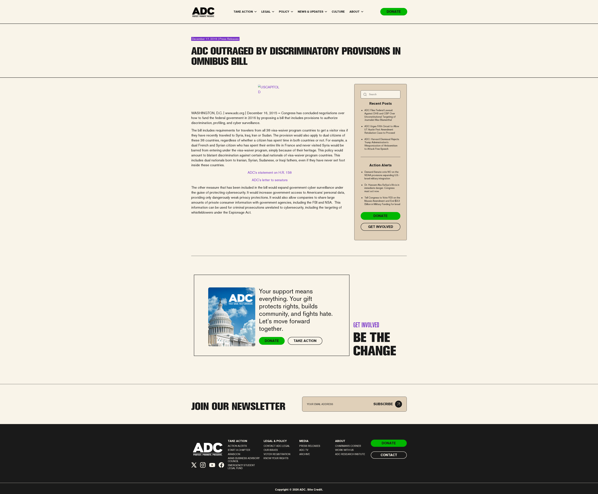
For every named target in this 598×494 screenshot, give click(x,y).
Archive (304, 454)
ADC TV (303, 450)
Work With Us (344, 450)
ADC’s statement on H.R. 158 (270, 172)
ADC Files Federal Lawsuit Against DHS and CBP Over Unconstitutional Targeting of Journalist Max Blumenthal (380, 115)
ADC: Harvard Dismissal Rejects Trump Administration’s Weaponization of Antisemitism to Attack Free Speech (381, 144)
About (340, 441)
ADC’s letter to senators (270, 180)
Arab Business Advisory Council (244, 460)
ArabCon (234, 454)
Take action (237, 441)
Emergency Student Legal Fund (241, 467)
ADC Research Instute (350, 454)
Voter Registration (277, 454)
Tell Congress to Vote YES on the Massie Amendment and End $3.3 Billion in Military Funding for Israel (382, 201)
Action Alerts (237, 445)
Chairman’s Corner (348, 445)
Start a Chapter (239, 450)
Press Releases (309, 445)
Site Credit (314, 489)
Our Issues (271, 450)
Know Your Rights (276, 458)
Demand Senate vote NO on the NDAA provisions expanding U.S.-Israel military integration (381, 175)
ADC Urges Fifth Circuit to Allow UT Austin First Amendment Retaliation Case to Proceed (381, 129)
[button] (387, 404)
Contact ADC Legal (277, 445)
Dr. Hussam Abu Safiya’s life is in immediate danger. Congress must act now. (381, 188)
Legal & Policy (275, 441)
